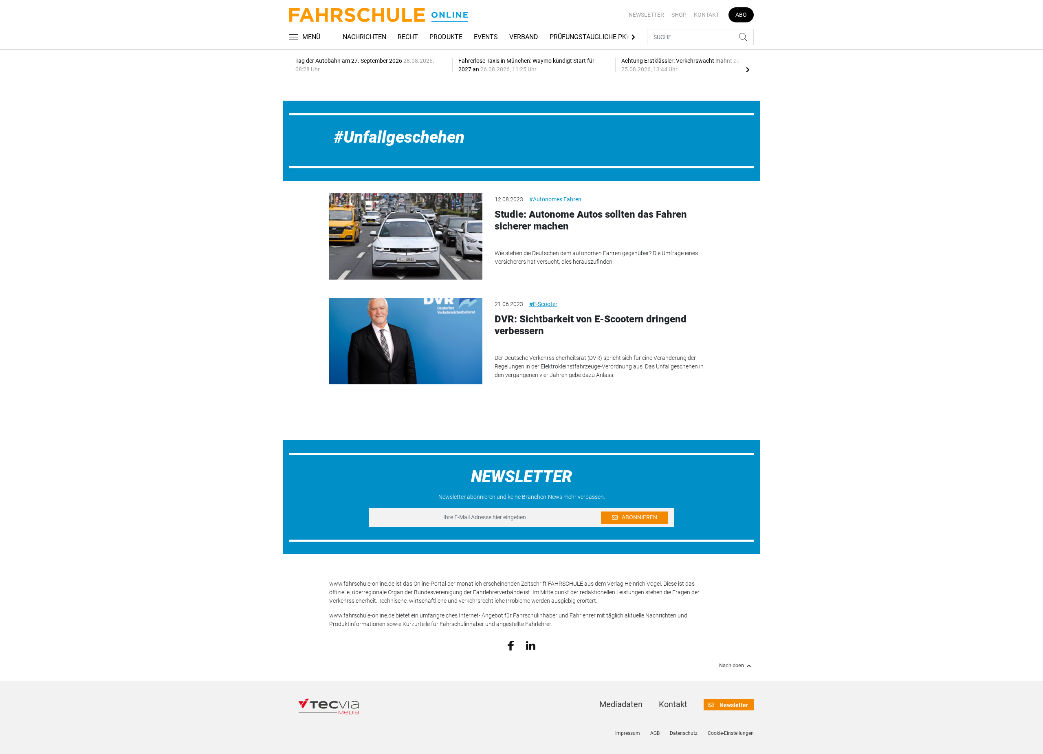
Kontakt (706, 14)
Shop (679, 14)
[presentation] (748, 69)
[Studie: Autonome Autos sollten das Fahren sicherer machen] (405, 236)
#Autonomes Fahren (555, 199)
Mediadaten (621, 704)
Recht (408, 37)
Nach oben (731, 665)
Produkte (445, 37)
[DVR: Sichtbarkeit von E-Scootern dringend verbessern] (405, 341)
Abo (741, 14)
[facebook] (511, 645)
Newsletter (646, 14)
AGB (655, 733)
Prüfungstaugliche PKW (591, 37)
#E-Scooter (543, 304)
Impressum (627, 733)
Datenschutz (684, 733)
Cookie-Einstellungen (731, 733)
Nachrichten (364, 37)
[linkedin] (530, 645)
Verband (523, 37)
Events (486, 37)
